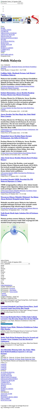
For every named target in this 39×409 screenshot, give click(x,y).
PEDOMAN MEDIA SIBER (9, 397)
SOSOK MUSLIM (6, 44)
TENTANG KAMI (6, 393)
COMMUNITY (5, 49)
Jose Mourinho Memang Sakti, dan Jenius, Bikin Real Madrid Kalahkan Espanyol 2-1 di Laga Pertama (18, 351)
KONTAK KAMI (6, 400)
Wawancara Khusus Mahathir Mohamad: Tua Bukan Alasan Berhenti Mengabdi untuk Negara (19, 198)
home (2, 54)
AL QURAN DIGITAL (8, 41)
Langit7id (3, 364)
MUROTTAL (5, 43)
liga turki (4, 295)
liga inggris (13, 290)
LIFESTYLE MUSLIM (8, 34)
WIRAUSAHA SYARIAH (9, 33)
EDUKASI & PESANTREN (9, 38)
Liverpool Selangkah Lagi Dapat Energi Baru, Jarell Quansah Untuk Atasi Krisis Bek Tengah (19, 307)
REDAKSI (4, 395)
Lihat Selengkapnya (6, 285)
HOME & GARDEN (7, 48)
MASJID (3, 39)
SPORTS (3, 46)
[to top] (3, 356)
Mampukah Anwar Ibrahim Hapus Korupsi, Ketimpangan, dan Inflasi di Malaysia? (16, 137)
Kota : (2, 263)
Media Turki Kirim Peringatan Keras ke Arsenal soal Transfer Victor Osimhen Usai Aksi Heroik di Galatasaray (19, 339)
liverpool (12, 288)
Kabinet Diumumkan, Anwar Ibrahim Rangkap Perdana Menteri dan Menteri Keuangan (17, 94)
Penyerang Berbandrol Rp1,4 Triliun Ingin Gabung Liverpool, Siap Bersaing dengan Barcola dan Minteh (19, 318)
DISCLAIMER (5, 398)
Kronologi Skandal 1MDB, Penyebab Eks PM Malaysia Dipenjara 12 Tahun (17, 180)
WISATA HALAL (6, 36)
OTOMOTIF (4, 31)
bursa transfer (14, 292)
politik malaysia (8, 54)
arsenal (4, 293)
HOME (3, 28)
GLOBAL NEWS (6, 30)
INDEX (3, 51)
